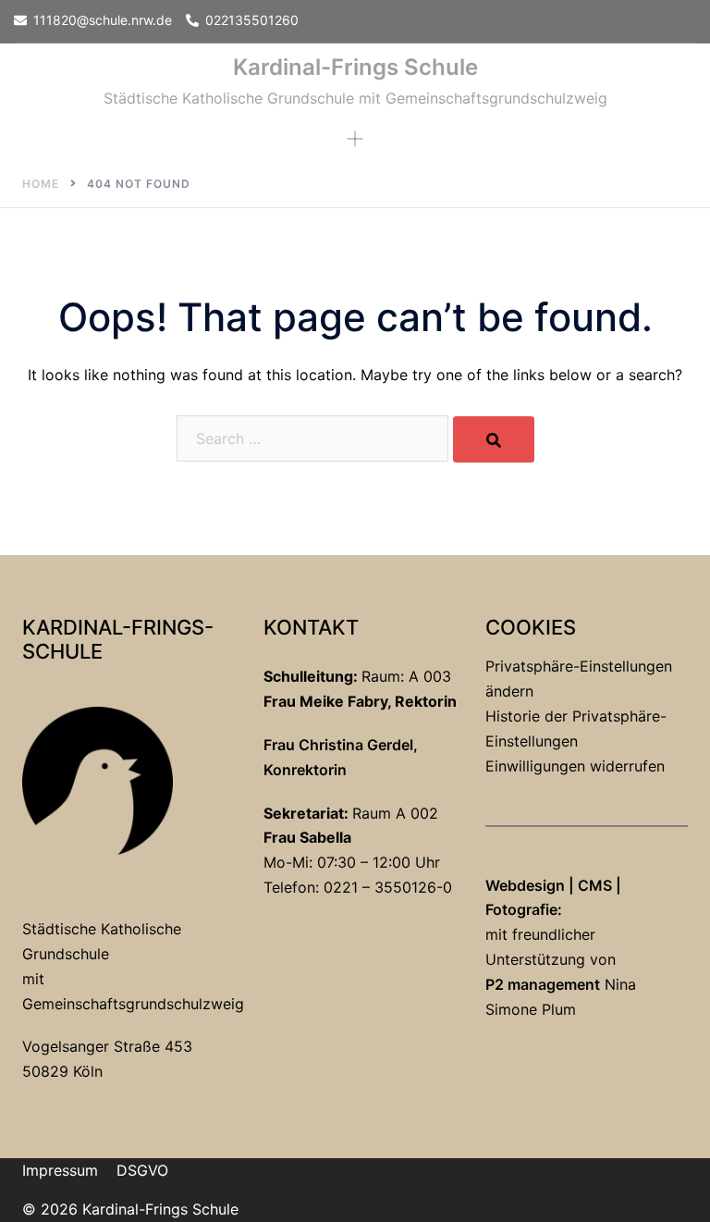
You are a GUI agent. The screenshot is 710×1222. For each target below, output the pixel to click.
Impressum (60, 1170)
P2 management (542, 984)
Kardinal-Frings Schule (355, 67)
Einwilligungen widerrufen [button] (575, 766)
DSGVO (142, 1170)
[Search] (493, 439)
